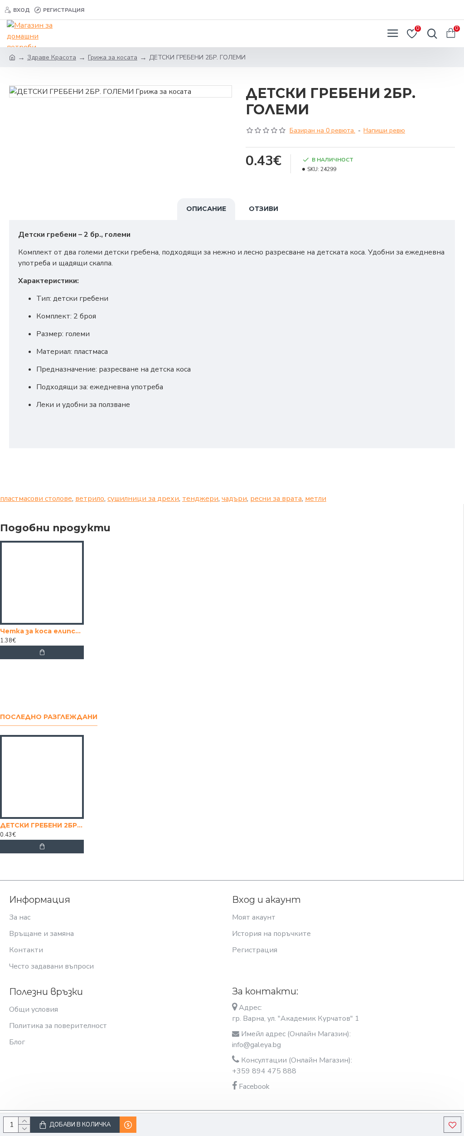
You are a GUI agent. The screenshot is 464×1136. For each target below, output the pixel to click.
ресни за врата (276, 499)
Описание (206, 209)
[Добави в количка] (42, 652)
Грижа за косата (112, 57)
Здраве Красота (51, 57)
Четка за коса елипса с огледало (42, 631)
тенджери (200, 499)
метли (315, 499)
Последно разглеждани (48, 717)
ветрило (89, 499)
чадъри (234, 499)
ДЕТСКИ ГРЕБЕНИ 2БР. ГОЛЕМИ (42, 825)
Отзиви (263, 209)
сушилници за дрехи (143, 499)
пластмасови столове (36, 499)
